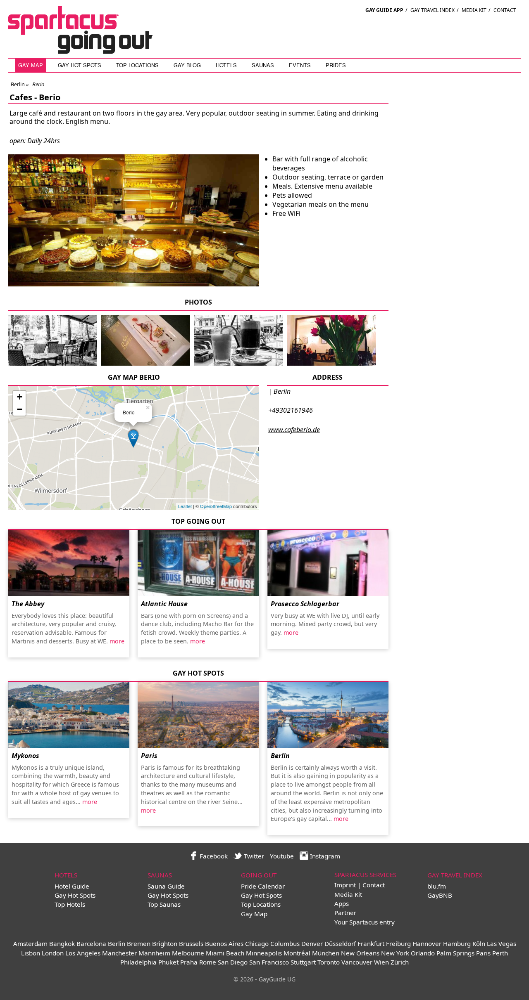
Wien (381, 962)
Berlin (18, 84)
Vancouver (356, 962)
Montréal (297, 953)
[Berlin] (327, 715)
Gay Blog (187, 65)
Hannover (426, 943)
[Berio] (52, 364)
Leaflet (185, 506)
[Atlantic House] (198, 563)
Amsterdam (30, 943)
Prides (336, 65)
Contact (504, 10)
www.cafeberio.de (294, 429)
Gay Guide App (384, 10)
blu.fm (436, 886)
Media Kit (474, 10)
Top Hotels (70, 904)
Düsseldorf (340, 943)
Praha (189, 962)
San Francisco (269, 962)
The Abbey (28, 603)
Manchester (119, 953)
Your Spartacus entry (364, 922)
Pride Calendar (263, 886)
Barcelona (91, 943)
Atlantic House (164, 603)
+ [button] (19, 397)
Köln (478, 943)
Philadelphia (138, 962)
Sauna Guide (166, 886)
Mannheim (154, 953)
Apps (341, 903)
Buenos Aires (224, 943)
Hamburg (457, 943)
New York (395, 953)
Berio (49, 97)
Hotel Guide (72, 886)
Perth (500, 953)
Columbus (285, 943)
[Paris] (198, 715)
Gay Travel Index (432, 10)
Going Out (258, 875)
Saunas (263, 65)
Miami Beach (225, 953)
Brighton (164, 943)
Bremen (138, 943)
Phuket (168, 962)
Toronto (328, 962)
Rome (207, 962)
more (117, 641)
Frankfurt (370, 943)
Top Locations (137, 65)
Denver (312, 943)
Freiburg (398, 943)
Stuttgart (303, 962)
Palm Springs (455, 953)
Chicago (257, 943)
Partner (345, 912)
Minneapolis (264, 953)
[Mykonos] (68, 715)
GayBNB (439, 895)
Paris (149, 755)
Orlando (423, 953)
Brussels (191, 943)
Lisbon (30, 953)
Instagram (324, 856)
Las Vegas (501, 943)
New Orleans (360, 953)
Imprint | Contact (359, 885)
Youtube (282, 856)
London (53, 953)
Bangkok (62, 943)
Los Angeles (82, 953)
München (325, 953)
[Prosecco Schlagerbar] (327, 563)
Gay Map (30, 65)
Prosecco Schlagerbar (305, 603)
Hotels (226, 65)
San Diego (233, 962)
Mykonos (25, 755)
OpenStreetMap (216, 506)
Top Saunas (164, 904)
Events (300, 65)
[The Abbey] (68, 563)
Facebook (213, 856)
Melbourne (188, 953)
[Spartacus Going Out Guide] (88, 51)
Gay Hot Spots (79, 65)
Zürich (400, 962)
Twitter (253, 856)
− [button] (19, 409)
